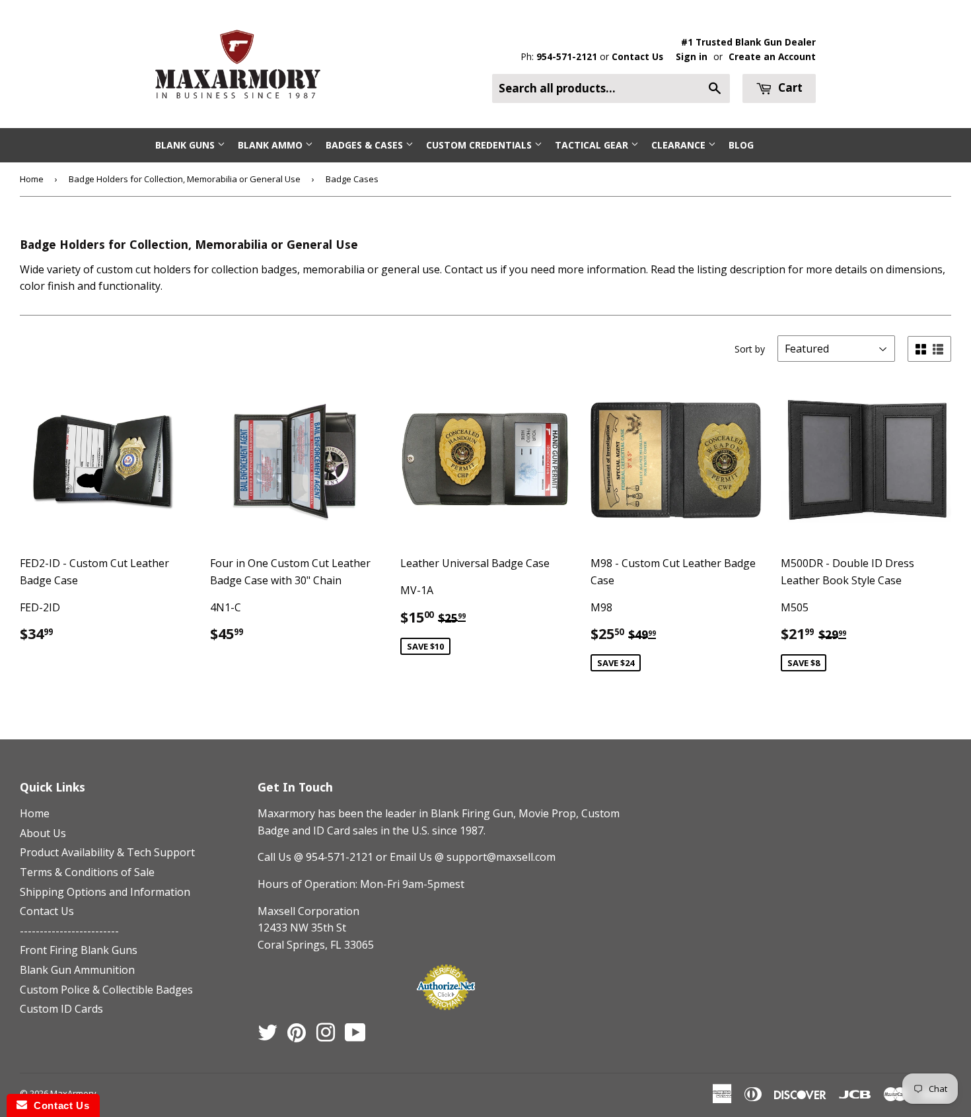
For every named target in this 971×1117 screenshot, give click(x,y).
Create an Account (772, 56)
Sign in (691, 56)
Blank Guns (186, 145)
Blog (741, 145)
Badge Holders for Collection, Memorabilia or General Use (185, 179)
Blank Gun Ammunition (77, 970)
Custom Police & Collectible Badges (106, 989)
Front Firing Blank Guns (78, 950)
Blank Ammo (271, 145)
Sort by (750, 349)
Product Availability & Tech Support (107, 852)
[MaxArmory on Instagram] (326, 1036)
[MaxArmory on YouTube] (355, 1036)
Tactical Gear (593, 145)
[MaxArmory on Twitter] (267, 1036)
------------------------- (69, 931)
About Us (43, 833)
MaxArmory (73, 1093)
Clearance (679, 145)
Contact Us (637, 56)
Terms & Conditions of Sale (87, 872)
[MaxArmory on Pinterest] (296, 1036)
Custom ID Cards (61, 1008)
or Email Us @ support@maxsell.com (466, 857)
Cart (789, 87)
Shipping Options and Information (105, 892)
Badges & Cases (366, 145)
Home (32, 179)
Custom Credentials (480, 145)
